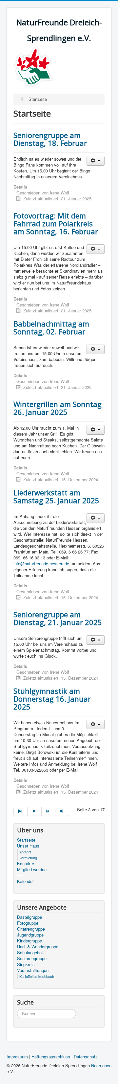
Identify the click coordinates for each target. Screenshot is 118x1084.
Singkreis (26, 964)
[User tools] (96, 161)
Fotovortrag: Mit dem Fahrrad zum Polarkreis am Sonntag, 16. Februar (55, 223)
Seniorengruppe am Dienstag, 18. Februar (50, 139)
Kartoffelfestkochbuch (36, 976)
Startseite (26, 840)
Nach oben (101, 1065)
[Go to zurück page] (34, 811)
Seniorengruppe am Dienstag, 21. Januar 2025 (57, 618)
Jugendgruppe (30, 935)
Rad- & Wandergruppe (37, 947)
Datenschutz (86, 1056)
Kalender (25, 881)
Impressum (17, 1056)
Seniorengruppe (32, 958)
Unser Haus (28, 846)
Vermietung (28, 857)
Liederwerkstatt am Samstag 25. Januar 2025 (56, 496)
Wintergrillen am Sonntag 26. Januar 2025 (57, 408)
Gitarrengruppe (31, 929)
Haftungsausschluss (50, 1056)
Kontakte (25, 864)
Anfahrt (25, 851)
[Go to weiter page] (48, 811)
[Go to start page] (20, 811)
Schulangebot (30, 953)
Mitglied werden (32, 869)
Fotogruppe (27, 923)
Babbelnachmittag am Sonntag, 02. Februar (51, 327)
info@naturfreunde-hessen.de (41, 563)
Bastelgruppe (29, 917)
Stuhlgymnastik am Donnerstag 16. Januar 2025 (52, 698)
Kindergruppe (29, 941)
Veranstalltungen (33, 970)
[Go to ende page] (62, 811)
